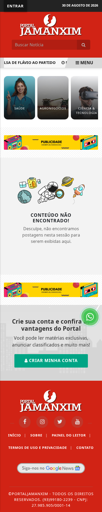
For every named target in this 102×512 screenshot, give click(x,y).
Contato (85, 447)
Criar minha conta (53, 360)
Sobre (39, 435)
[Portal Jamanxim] (51, 24)
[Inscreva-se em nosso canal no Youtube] (77, 422)
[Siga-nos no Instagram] (42, 422)
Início (17, 435)
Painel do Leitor (71, 435)
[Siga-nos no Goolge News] (51, 468)
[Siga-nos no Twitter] (60, 422)
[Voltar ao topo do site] (94, 281)
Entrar (15, 5)
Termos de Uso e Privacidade (40, 447)
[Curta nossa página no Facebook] (25, 422)
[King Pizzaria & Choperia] (51, 142)
